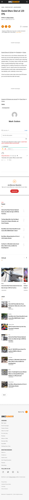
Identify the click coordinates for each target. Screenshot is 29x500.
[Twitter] (7, 471)
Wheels (9, 369)
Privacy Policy (4, 481)
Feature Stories (4, 428)
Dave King (22, 99)
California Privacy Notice (6, 484)
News (2, 283)
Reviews (3, 435)
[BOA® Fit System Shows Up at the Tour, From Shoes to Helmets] (4, 327)
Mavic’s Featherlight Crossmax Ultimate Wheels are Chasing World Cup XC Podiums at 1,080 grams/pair (17, 373)
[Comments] (21, 27)
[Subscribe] (17, 471)
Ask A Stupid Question (6, 460)
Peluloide (18, 52)
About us (3, 452)
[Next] (26, 257)
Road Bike (9, 314)
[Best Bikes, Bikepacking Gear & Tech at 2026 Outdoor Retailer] (4, 384)
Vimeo (24, 52)
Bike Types (3, 423)
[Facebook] (2, 471)
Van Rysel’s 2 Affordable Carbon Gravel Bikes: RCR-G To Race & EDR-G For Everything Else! (10, 245)
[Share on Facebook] (2, 26)
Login (25, 130)
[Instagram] (12, 471)
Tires (9, 347)
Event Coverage (5, 425)
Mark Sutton (10, 17)
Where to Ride (4, 438)
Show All (4, 394)
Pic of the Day (4, 433)
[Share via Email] (9, 26)
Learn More (18, 32)
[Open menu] (2, 2)
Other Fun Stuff (4, 430)
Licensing (3, 486)
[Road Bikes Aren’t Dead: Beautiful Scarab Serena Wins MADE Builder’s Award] (4, 316)
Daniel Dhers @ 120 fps (7, 52)
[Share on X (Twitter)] (6, 26)
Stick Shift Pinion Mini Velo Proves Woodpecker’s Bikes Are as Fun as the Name (17, 305)
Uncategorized (5, 107)
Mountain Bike (4, 441)
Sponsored (10, 324)
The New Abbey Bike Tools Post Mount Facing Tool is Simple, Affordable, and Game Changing (10, 221)
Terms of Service (4, 488)
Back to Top (21, 411)
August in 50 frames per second (9, 99)
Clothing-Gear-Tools (5, 446)
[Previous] (24, 257)
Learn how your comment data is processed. (14, 142)
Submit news (4, 457)
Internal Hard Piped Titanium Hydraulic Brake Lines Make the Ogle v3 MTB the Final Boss (10, 211)
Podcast (3, 462)
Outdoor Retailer (11, 381)
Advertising (3, 465)
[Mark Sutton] (14, 115)
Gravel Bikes (10, 357)
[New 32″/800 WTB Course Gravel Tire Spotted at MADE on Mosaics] (4, 349)
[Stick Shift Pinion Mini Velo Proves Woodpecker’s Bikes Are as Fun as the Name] (4, 304)
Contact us (3, 454)
